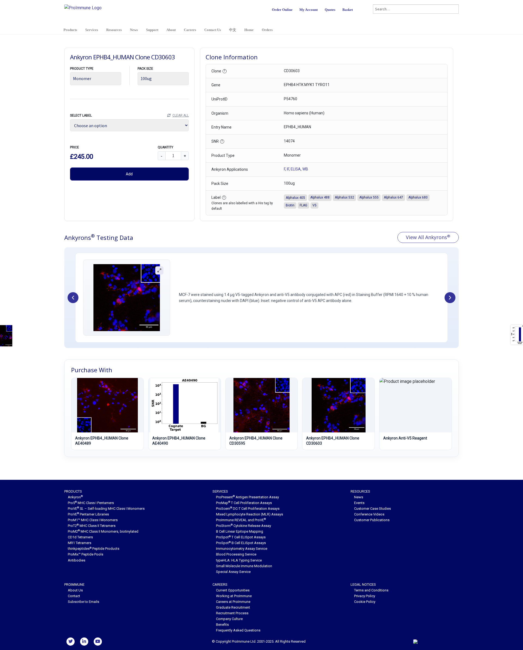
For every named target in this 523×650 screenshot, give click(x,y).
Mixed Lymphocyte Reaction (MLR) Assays (249, 514)
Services (91, 30)
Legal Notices (363, 584)
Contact (74, 596)
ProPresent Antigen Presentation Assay (247, 497)
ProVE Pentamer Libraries (88, 514)
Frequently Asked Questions (238, 630)
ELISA (296, 169)
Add (129, 173)
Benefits (222, 624)
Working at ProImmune (234, 596)
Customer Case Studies (372, 508)
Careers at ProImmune (233, 602)
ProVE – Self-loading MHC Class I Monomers (106, 508)
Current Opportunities (233, 590)
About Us (75, 590)
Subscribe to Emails (83, 602)
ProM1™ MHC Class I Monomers (93, 520)
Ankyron (75, 497)
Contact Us (212, 30)
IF (288, 169)
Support (152, 30)
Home (249, 30)
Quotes (330, 10)
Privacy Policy (364, 596)
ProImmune (74, 584)
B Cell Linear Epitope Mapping (239, 531)
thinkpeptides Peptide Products (93, 549)
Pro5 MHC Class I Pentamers (91, 503)
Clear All (180, 115)
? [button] (224, 70)
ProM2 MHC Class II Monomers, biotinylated (103, 531)
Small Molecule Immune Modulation (244, 566)
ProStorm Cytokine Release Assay (243, 526)
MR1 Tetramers (79, 543)
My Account (308, 10)
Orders (267, 30)
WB (305, 169)
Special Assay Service (233, 572)
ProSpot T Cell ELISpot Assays (241, 537)
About (171, 30)
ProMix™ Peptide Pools (85, 554)
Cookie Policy (364, 602)
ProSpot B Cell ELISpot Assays (241, 543)
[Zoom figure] (159, 270)
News (134, 30)
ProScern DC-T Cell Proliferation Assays (247, 508)
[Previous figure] (73, 297)
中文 (232, 30)
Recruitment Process (232, 613)
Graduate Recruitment (233, 607)
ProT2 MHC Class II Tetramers (91, 526)
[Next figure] (450, 297)
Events (359, 503)
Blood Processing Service (236, 554)
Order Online (282, 10)
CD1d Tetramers (80, 537)
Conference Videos (369, 514)
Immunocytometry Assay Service (241, 549)
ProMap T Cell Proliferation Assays (244, 503)
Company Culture (229, 619)
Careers (190, 30)
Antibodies (76, 560)
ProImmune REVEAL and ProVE (241, 520)
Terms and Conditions (371, 590)
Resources (114, 30)
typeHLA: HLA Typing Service (239, 560)
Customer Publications (372, 520)
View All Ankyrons (428, 237)
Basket (347, 10)
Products (70, 30)
